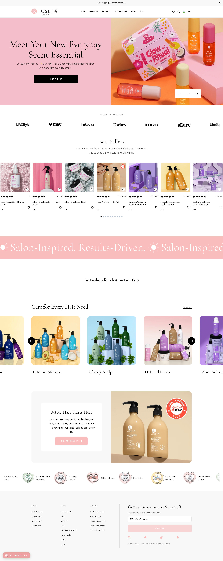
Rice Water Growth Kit (108, 201)
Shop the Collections (71, 441)
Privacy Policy (150, 543)
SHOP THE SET (55, 79)
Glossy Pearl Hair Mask (75, 201)
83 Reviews (219, 196)
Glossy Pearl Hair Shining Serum (12, 203)
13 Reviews (186, 196)
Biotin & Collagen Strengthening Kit (137, 203)
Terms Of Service (163, 543)
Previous (31, 341)
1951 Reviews (121, 196)
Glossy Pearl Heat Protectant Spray (46, 203)
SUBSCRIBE (159, 528)
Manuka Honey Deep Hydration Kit (171, 203)
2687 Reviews (153, 196)
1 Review (59, 196)
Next (191, 341)
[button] (101, 216)
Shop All (187, 307)
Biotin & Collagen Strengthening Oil (201, 203)
